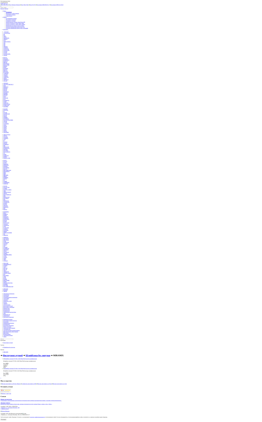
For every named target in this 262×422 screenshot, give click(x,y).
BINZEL (5, 66)
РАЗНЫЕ (5, 284)
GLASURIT (6, 123)
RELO (4, 213)
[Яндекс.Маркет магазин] (11, 383)
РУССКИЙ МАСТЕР (8, 286)
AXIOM (5, 55)
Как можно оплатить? (11, 19)
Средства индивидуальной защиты (11, 330)
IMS (4, 145)
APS (4, 45)
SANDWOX (6, 225)
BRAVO (5, 69)
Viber (27, 4)
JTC (4, 153)
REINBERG (6, 211)
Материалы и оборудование (12, 13)
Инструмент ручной (8, 306)
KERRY (5, 156)
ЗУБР (4, 276)
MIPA (4, 173)
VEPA (4, 258)
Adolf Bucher (6, 38)
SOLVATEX (6, 238)
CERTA (5, 78)
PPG (4, 199)
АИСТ (4, 270)
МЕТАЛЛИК (6, 280)
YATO (4, 266)
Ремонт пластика (7, 326)
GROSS (5, 135)
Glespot (5, 128)
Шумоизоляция (6, 334)
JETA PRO (5, 150)
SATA (4, 226)
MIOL (4, 172)
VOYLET (5, 260)
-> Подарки (6, 31)
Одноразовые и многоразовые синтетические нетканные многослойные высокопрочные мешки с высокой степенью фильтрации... (31, 400)
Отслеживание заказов (11, 18)
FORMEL (5, 117)
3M (4, 34)
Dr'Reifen (5, 93)
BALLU (5, 57)
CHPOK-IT (5, 79)
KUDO (5, 162)
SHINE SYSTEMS (7, 232)
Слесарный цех (6, 329)
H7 (4, 140)
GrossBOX (5, 138)
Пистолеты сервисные (8, 317)
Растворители (6, 324)
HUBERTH (6, 144)
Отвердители (6, 315)
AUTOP (5, 52)
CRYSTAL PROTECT (8, 84)
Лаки (4, 313)
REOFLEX (5, 216)
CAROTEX (6, 77)
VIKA (4, 259)
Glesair (4, 125)
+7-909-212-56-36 (5, 408)
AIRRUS (5, 39)
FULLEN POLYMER (8, 120)
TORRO (5, 253)
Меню (4, 11)
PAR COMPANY (7, 194)
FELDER (5, 109)
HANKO (5, 142)
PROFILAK (6, 200)
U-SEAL (5, 257)
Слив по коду (9, 16)
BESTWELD (6, 63)
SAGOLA (5, 224)
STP (4, 246)
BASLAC (5, 61)
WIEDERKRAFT (7, 264)
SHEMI (5, 231)
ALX (4, 40)
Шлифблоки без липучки (9, 347)
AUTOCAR (6, 49)
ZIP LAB (5, 268)
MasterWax (5, 164)
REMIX (5, 215)
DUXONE (5, 98)
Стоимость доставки (11, 20)
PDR (4, 196)
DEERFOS (5, 87)
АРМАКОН (6, 271)
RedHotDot (5, 207)
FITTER (5, 112)
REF (4, 208)
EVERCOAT (6, 105)
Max (7, 4)
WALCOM (5, 263)
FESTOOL (5, 110)
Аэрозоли (5, 299)
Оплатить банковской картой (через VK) (15, 27)
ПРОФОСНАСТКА (8, 282)
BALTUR (5, 58)
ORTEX (5, 193)
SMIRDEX (5, 237)
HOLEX (5, 143)
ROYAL (5, 220)
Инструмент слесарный (8, 307)
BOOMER (5, 68)
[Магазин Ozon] (44, 383)
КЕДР (4, 278)
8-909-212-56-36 (59, 4)
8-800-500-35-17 (4, 3)
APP (4, 44)
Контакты (6, 29)
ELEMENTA (6, 100)
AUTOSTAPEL (6, 54)
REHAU (5, 209)
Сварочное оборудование (9, 328)
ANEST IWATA (7, 41)
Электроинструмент (8, 335)
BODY (4, 67)
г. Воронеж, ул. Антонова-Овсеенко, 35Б (10, 407)
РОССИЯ (5, 285)
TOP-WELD (6, 252)
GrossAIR (5, 137)
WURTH (5, 265)
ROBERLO (6, 218)
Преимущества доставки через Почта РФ (15, 22)
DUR (4, 96)
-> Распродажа (6, 33)
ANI (4, 42)
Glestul (4, 129)
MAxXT (5, 169)
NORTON (5, 183)
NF (4, 180)
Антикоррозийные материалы (10, 297)
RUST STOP (6, 222)
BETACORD (6, 65)
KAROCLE (6, 155)
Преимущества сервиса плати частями (15, 25)
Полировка (5, 321)
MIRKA (5, 176)
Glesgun (5, 126)
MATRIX (5, 166)
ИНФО (5, 17)
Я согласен (3, 419)
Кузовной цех (6, 311)
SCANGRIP (6, 227)
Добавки (5, 303)
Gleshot (5, 127)
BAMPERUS (6, 60)
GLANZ (5, 122)
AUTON (5, 51)
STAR (4, 241)
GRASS (5, 131)
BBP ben (5, 62)
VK (35, 4)
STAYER (5, 243)
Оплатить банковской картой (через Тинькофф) (17, 28)
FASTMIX (5, 106)
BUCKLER (6, 72)
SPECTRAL (6, 240)
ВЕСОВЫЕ (6, 275)
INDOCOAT (6, 147)
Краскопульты (6, 309)
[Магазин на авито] (59, 383)
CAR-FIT (5, 74)
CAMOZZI (5, 73)
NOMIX (5, 181)
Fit (3, 111)
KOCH (4, 160)
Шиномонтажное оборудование (10, 331)
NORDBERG (6, 182)
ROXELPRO (6, 219)
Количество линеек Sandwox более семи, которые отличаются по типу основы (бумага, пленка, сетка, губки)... (26, 403)
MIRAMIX (5, 175)
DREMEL (5, 94)
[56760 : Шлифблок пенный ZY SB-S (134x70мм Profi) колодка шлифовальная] (20, 368)
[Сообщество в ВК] (28, 383)
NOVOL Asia (6, 187)
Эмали (4, 336)
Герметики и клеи (7, 301)
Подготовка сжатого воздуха (10, 320)
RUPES (5, 221)
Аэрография (6, 298)
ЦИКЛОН (5, 288)
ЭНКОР (5, 291)
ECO (4, 99)
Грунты (5, 302)
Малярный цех (6, 314)
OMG (4, 191)
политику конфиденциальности (37, 417)
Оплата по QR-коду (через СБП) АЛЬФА (15, 24)
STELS (5, 244)
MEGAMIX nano (7, 170)
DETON (5, 89)
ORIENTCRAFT (7, 192)
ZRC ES (5, 269)
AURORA (5, 47)
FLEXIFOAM (6, 113)
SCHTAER (5, 230)
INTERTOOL (6, 148)
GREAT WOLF (6, 134)
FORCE (5, 116)
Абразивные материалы (8, 293)
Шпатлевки (6, 333)
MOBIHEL (5, 177)
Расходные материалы (8, 325)
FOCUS (5, 115)
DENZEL (5, 88)
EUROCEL (5, 103)
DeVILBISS (6, 91)
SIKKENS (5, 235)
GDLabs (5, 121)
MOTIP (5, 178)
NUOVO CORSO (7, 189)
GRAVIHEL (6, 132)
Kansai (4, 154)
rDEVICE (5, 205)
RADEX (5, 203)
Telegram (18, 4)
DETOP (5, 90)
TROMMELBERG (7, 254)
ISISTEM (5, 149)
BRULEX (5, 71)
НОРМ (4, 281)
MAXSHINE (6, 167)
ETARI (4, 101)
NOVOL (5, 186)
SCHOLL (5, 229)
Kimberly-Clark (6, 158)
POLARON (6, 198)
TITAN (5, 251)
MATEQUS (6, 165)
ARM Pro (5, 46)
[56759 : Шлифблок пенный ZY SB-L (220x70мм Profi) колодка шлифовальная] (20, 358)
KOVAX (5, 161)
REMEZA (5, 214)
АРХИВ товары (7, 273)
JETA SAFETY (6, 151)
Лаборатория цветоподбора (9, 312)
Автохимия (6, 296)
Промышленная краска (8, 323)
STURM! (5, 247)
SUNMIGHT (6, 248)
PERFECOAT (6, 197)
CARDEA (5, 76)
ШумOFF (5, 290)
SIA (4, 234)
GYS (4, 139)
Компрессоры (6, 308)
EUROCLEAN (6, 104)
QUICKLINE (6, 202)
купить (5, 366)
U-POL (5, 256)
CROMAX (5, 83)
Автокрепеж (6, 295)
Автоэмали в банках (10, 14)
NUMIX (5, 188)
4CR (4, 35)
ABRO (4, 36)
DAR (4, 85)
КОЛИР (5, 279)
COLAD (5, 81)
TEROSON (5, 249)
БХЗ (4, 274)
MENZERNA (6, 171)
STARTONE (6, 242)
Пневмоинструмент (7, 319)
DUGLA (5, 95)
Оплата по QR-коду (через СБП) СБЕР (15, 23)
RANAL (5, 204)
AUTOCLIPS (6, 50)
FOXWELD (6, 118)
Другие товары (6, 304)
